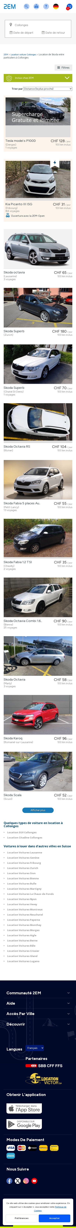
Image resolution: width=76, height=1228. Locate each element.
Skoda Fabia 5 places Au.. (21, 503)
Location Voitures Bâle (21, 945)
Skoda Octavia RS (16, 446)
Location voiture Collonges (23, 54)
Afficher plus (38, 810)
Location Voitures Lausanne (24, 852)
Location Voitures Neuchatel (25, 914)
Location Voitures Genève (23, 857)
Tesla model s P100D (20, 141)
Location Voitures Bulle (21, 883)
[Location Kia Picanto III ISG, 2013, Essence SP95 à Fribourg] (38, 181)
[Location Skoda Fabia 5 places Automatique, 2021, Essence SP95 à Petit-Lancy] (38, 480)
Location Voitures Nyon (22, 899)
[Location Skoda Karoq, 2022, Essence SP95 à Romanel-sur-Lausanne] (38, 715)
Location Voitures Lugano (23, 961)
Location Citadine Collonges (24, 837)
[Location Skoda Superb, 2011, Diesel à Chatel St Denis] (38, 364)
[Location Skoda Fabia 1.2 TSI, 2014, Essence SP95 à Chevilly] (38, 539)
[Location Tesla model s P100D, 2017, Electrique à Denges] (38, 117)
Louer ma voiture (37, 9)
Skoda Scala (11, 795)
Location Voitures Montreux (25, 909)
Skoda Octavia (13, 679)
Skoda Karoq (12, 738)
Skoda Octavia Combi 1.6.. (22, 621)
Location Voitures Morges (23, 930)
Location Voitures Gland (22, 956)
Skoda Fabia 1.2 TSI (17, 562)
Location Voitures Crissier (23, 951)
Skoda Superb (13, 331)
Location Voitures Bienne (23, 878)
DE (56, 9)
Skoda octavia (13, 272)
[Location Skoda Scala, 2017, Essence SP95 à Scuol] (38, 771)
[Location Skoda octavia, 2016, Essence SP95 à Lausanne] (38, 249)
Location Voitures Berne (22, 940)
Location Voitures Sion (21, 873)
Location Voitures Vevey (22, 904)
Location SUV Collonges (22, 832)
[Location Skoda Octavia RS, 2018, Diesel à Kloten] (38, 423)
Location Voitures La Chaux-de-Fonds (30, 894)
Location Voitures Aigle (21, 935)
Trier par (17, 88)
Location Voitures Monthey (24, 925)
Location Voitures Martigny (24, 888)
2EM (6, 54)
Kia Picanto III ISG (18, 204)
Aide (46, 9)
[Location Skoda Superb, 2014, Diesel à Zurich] (38, 308)
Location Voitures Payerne (23, 919)
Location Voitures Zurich (22, 868)
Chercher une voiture (27, 9)
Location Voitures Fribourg (24, 863)
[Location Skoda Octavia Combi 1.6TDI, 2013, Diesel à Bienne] (38, 597)
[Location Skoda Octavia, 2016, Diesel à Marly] (38, 656)
